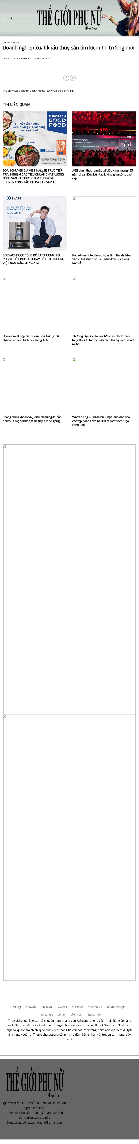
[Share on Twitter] (73, 78)
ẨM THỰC (76, 1014)
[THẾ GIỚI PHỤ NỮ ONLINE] (69, 18)
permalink (67, 90)
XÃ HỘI (17, 1007)
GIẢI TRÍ (62, 1014)
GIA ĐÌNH (47, 1007)
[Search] (11, 18)
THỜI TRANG (95, 1007)
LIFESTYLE (47, 1014)
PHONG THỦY (94, 1014)
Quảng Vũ (45, 58)
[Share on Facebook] (66, 78)
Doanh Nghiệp (11, 42)
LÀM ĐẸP (62, 1007)
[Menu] (5, 18)
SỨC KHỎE (77, 1007)
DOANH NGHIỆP (116, 1007)
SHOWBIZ (31, 1007)
